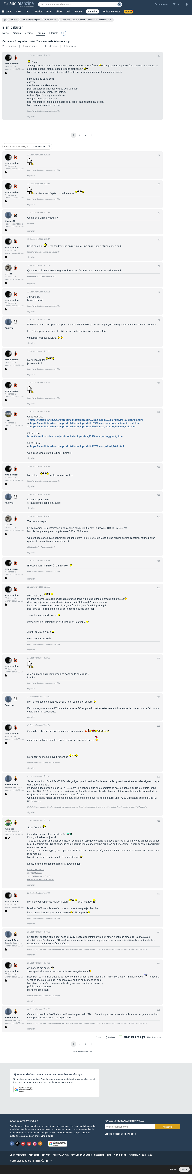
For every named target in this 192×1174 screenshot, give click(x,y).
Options (111, 1037)
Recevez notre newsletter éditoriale (124, 1121)
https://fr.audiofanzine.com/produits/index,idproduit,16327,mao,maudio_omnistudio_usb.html (85, 423)
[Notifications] (186, 4)
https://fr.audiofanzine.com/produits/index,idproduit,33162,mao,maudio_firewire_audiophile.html (86, 420)
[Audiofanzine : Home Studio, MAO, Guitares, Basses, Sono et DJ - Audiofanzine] (19, 4)
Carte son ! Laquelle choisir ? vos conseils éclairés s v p (35, 41)
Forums (13, 20)
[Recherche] (119, 4)
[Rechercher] (49, 146)
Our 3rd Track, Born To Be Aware (40, 880)
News (5, 33)
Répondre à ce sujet (134, 1037)
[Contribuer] (63, 33)
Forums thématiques (31, 20)
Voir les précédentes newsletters (120, 1133)
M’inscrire (167, 1127)
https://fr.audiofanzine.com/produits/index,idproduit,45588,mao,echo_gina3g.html (75, 436)
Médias (29, 33)
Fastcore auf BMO (47, 276)
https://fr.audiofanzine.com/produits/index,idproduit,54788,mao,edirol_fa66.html (77, 446)
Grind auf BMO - (33, 276)
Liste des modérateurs (82, 1052)
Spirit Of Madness (34, 873)
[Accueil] (5, 20)
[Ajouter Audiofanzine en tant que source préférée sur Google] (23, 1089)
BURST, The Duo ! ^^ (35, 870)
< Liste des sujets (154, 1037)
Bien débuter (50, 20)
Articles (17, 33)
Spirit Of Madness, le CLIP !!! (38, 876)
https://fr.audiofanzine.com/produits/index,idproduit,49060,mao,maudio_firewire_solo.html (83, 426)
